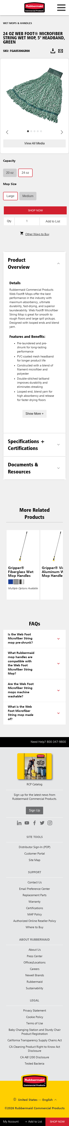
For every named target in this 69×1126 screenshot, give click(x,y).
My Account (11, 1121)
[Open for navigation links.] (61, 7)
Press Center (34, 956)
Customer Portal (34, 853)
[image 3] (38, 131)
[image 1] (31, 131)
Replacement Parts (34, 895)
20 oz (10, 172)
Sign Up (34, 810)
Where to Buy (34, 927)
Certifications (34, 908)
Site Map (34, 860)
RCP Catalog (34, 784)
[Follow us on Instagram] (49, 823)
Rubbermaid (35, 982)
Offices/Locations (34, 962)
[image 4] (41, 131)
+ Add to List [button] (33, 1121)
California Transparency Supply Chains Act (34, 1040)
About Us (35, 949)
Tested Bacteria (34, 1063)
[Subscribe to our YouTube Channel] (26, 823)
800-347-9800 (56, 742)
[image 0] (28, 131)
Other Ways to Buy (37, 234)
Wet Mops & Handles (17, 23)
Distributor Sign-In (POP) (34, 847)
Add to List (53, 221)
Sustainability (34, 988)
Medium (27, 196)
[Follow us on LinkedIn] (19, 823)
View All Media (34, 143)
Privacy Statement (34, 1010)
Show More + (34, 413)
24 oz (25, 172)
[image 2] (34, 131)
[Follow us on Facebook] (34, 823)
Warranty (34, 901)
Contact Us (35, 882)
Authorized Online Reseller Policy (34, 921)
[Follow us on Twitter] (42, 823)
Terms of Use (34, 1023)
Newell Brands (34, 975)
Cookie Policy (34, 1017)
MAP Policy (34, 914)
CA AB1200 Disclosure (34, 1057)
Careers (34, 969)
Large (10, 196)
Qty (9, 221)
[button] (35, 210)
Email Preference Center (34, 889)
